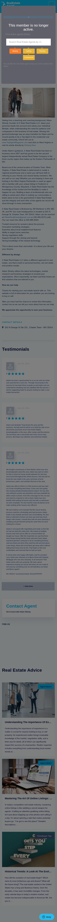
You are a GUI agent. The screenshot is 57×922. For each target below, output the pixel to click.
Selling (28, 51)
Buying (15, 51)
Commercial (28, 57)
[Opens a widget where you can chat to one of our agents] (46, 917)
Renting (42, 51)
